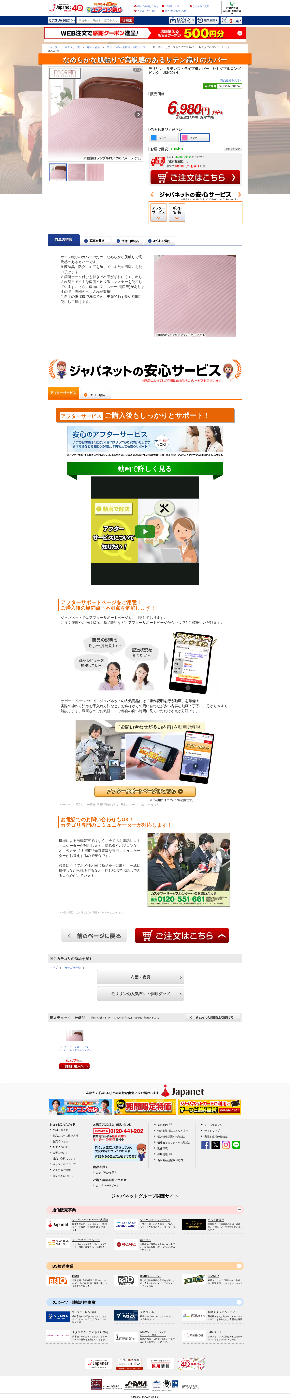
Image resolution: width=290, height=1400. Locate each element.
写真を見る (96, 240)
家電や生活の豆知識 (215, 1136)
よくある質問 (160, 240)
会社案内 (162, 1125)
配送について (60, 1147)
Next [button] (138, 115)
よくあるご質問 (201, 6)
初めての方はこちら (148, 6)
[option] (95, 114)
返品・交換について (64, 1158)
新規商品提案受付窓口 (170, 1160)
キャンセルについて (64, 1164)
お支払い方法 (60, 1141)
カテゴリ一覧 (72, 967)
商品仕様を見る (231, 80)
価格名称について (63, 1175)
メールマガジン (213, 1125)
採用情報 (162, 1154)
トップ (54, 967)
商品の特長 (64, 240)
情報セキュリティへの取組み (174, 1142)
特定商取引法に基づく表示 (172, 1130)
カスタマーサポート (107, 1185)
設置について (60, 1152)
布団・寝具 (141, 977)
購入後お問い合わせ (175, 10)
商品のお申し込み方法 (65, 1135)
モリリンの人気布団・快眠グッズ (140, 993)
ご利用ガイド (172, 6)
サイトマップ (212, 1130)
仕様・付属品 (128, 240)
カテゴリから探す (146, 10)
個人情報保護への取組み (171, 1136)
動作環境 (162, 1148)
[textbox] (98, 20)
